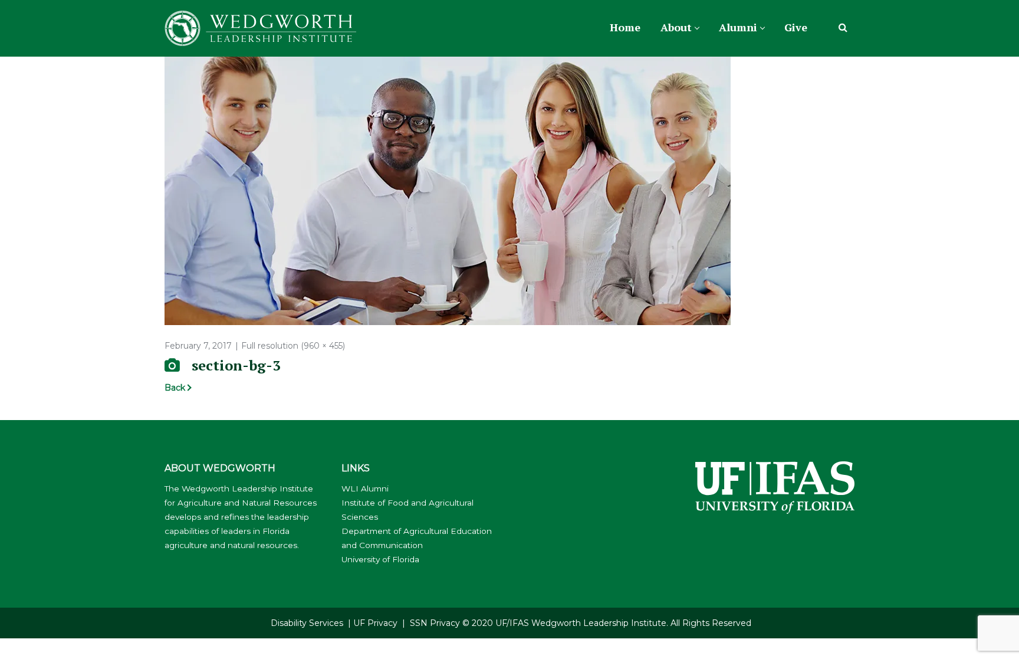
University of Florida (380, 559)
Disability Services (307, 623)
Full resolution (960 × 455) (293, 345)
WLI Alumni (365, 488)
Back (175, 387)
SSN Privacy (435, 623)
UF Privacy (375, 623)
